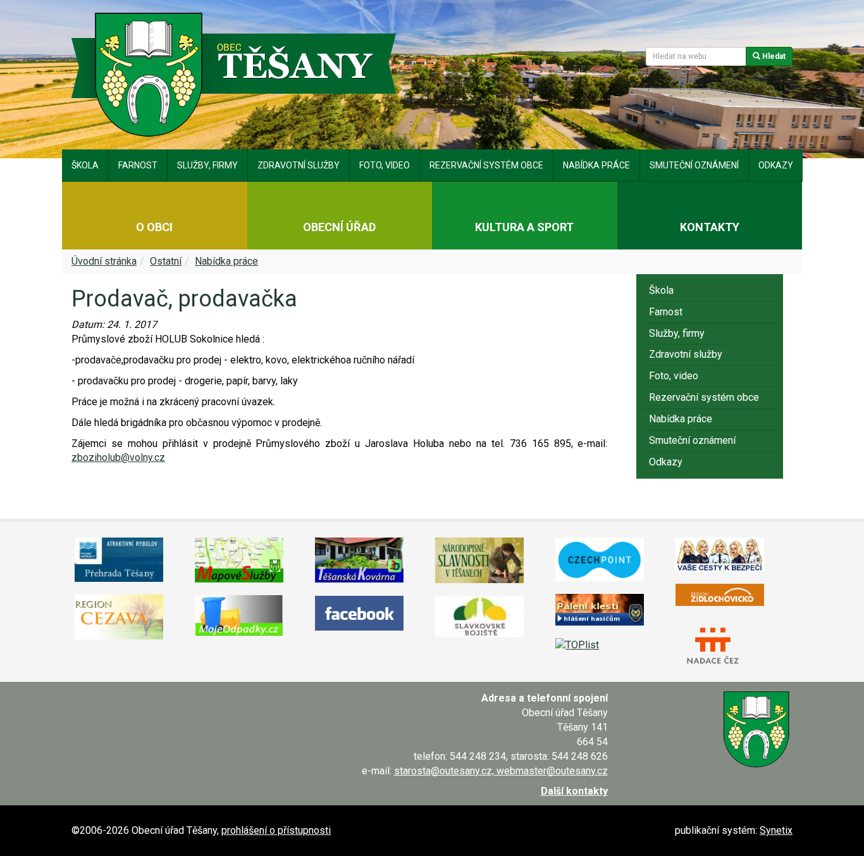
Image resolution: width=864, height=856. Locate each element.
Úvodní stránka (104, 261)
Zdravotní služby (298, 165)
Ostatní (166, 261)
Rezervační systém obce (486, 165)
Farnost (137, 165)
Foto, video (384, 165)
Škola (85, 165)
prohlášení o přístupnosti (276, 830)
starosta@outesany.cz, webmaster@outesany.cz (501, 771)
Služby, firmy (207, 165)
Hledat (773, 56)
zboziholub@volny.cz (118, 457)
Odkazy (775, 165)
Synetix (776, 830)
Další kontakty (574, 791)
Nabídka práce (596, 165)
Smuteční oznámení (694, 165)
